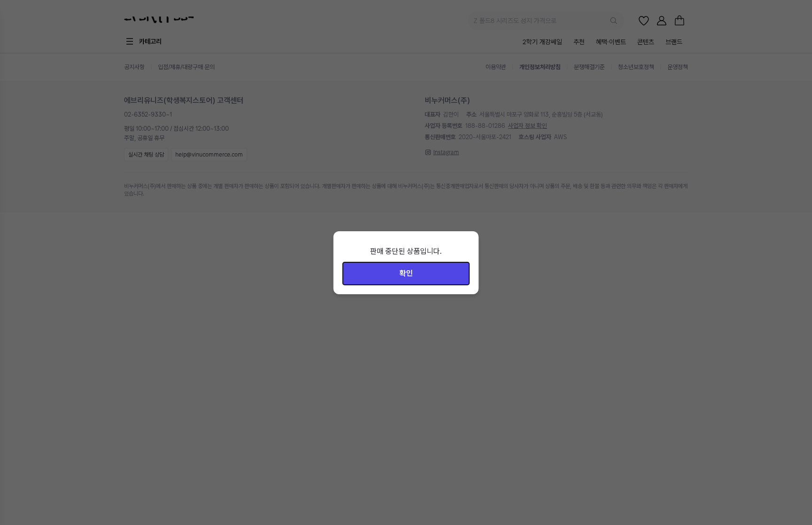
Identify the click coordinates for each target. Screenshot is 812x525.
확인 (406, 273)
